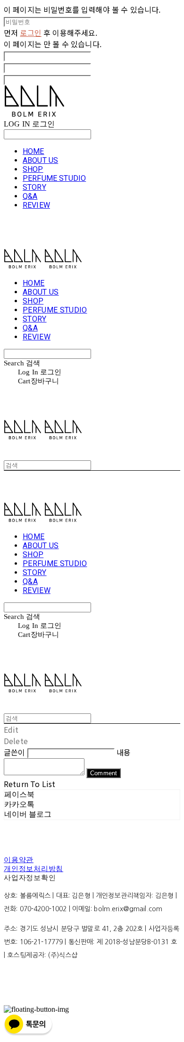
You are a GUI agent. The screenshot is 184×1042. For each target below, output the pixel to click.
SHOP (33, 169)
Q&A (30, 196)
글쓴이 (14, 752)
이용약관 (18, 860)
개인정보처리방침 (33, 869)
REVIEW (36, 205)
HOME (33, 151)
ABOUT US (40, 160)
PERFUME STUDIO (54, 178)
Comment (103, 773)
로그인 (30, 32)
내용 (124, 752)
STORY (34, 187)
